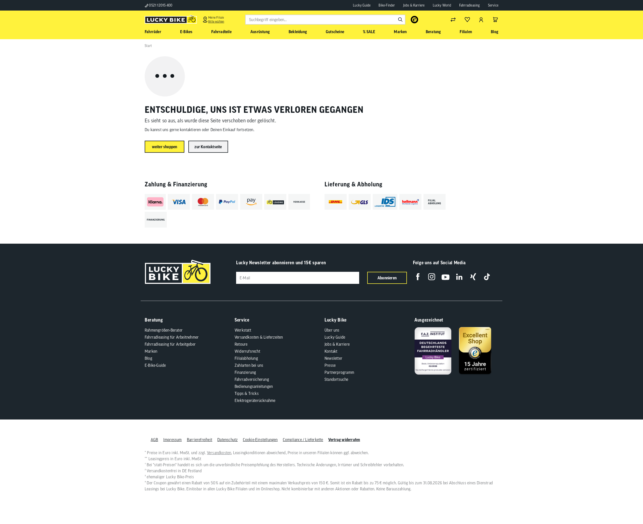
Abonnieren (387, 278)
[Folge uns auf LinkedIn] (459, 277)
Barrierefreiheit (199, 439)
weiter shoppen (164, 146)
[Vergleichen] (453, 20)
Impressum (172, 439)
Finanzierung (245, 372)
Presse (330, 365)
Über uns (332, 330)
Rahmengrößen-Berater (164, 330)
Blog (148, 358)
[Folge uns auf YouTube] (445, 277)
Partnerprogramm (339, 372)
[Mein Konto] (481, 20)
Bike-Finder (387, 5)
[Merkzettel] (467, 20)
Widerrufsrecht (247, 351)
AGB (154, 439)
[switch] (626, 505)
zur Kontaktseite (208, 146)
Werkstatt (243, 330)
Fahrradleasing (469, 5)
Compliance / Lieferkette (303, 439)
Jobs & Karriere (414, 5)
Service (493, 5)
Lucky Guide (361, 5)
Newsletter (333, 358)
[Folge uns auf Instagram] (432, 277)
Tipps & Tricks (247, 393)
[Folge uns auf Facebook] (418, 277)
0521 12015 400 (160, 5)
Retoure (241, 344)
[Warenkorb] (495, 20)
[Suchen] (400, 20)
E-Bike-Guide (155, 365)
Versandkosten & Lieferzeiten (259, 337)
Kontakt (331, 351)
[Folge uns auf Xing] (473, 277)
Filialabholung (246, 358)
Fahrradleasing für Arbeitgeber (170, 344)
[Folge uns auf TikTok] (487, 277)
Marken (151, 351)
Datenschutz (227, 439)
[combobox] (325, 20)
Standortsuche (336, 379)
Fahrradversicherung (252, 379)
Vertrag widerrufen (344, 439)
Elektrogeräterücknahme (255, 400)
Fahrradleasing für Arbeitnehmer (172, 337)
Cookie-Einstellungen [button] (260, 439)
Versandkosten (219, 452)
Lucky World (442, 5)
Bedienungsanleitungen (254, 386)
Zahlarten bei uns (249, 365)
